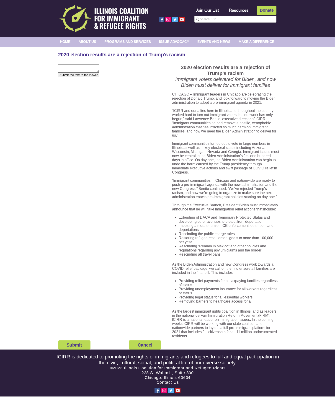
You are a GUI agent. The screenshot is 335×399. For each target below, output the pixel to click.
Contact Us (168, 382)
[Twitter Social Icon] (175, 19)
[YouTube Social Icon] (182, 19)
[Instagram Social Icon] (168, 19)
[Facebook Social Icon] (161, 19)
